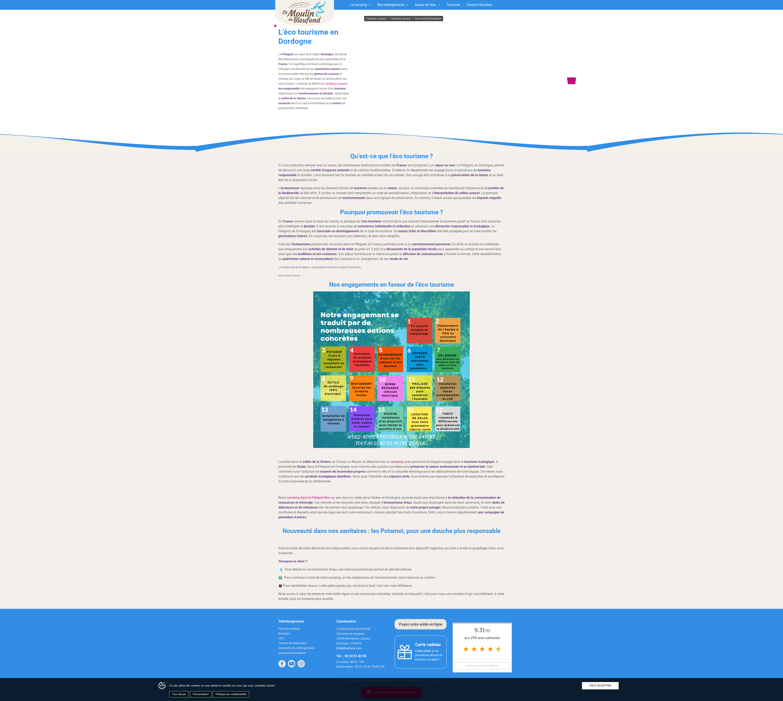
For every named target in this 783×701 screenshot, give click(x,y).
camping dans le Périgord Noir (308, 498)
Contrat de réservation (292, 643)
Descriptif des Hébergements (296, 648)
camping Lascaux (336, 83)
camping (396, 462)
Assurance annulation (292, 653)
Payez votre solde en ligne (420, 624)
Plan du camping (289, 628)
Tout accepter (600, 685)
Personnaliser (201, 694)
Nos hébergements (390, 5)
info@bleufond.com (349, 648)
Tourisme (453, 5)
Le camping (358, 5)
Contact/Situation (479, 5)
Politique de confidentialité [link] (231, 694)
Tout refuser (179, 694)
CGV (281, 638)
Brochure (284, 633)
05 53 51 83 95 (355, 656)
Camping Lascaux (376, 18)
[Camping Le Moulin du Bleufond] (304, 13)
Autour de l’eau (425, 5)
